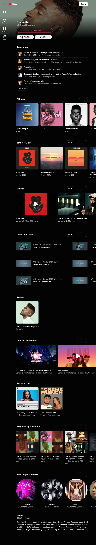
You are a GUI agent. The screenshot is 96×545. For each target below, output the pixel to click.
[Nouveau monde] (51, 158)
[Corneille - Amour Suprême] (27, 312)
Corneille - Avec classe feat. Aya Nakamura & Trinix (76, 457)
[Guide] (4, 4)
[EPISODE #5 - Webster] (23, 280)
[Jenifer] (76, 490)
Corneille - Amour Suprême (27, 327)
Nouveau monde (47, 172)
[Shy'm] (27, 490)
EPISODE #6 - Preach (41, 247)
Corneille (27, 55)
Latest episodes (25, 234)
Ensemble (20, 172)
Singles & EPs (24, 142)
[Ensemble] (27, 158)
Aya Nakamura (37, 62)
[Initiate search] (69, 4)
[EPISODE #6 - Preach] (23, 246)
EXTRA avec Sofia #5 (41, 264)
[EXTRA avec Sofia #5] (23, 263)
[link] (4, 13)
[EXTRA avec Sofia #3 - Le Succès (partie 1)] (80, 280)
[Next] (86, 99)
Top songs (22, 46)
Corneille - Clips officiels (26, 456)
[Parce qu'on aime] (76, 114)
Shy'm (27, 504)
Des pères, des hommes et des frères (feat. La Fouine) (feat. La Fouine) (53, 74)
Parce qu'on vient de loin (51, 55)
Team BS (51, 504)
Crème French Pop (48, 413)
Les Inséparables (48, 77)
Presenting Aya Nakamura (26, 413)
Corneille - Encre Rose (49, 456)
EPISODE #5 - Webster (42, 281)
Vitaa (27, 221)
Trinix (47, 62)
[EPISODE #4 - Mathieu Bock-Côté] (80, 246)
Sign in (83, 4)
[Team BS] (51, 490)
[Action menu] (55, 37)
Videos (20, 188)
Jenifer (76, 504)
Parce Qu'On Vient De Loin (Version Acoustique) (43, 53)
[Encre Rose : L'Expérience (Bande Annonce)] (36, 356)
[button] (20, 54)
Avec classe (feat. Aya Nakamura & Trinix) (41, 60)
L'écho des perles (23, 129)
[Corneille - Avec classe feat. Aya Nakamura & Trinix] (76, 442)
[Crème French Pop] (51, 398)
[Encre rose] (51, 114)
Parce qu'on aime (72, 129)
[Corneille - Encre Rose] (51, 442)
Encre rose (45, 129)
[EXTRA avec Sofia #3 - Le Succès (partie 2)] (80, 263)
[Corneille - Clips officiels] (27, 442)
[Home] (12, 4)
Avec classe (29, 67)
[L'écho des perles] (27, 114)
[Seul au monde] (76, 158)
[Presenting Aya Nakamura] (27, 398)
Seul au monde (71, 172)
